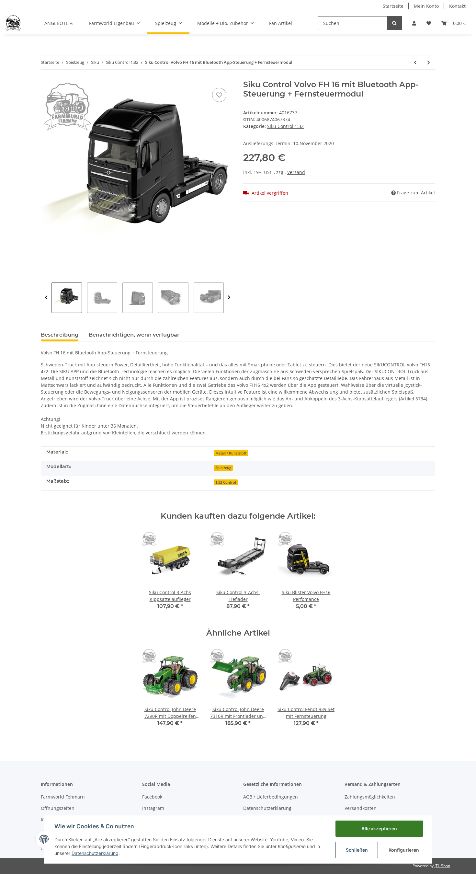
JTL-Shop (442, 865)
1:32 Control (225, 482)
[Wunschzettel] (428, 23)
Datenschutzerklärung (267, 808)
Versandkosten (361, 808)
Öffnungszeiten (57, 808)
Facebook (152, 797)
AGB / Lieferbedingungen (270, 797)
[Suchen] (394, 23)
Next (229, 297)
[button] (414, 23)
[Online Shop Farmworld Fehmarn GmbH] (13, 23)
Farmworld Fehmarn (63, 797)
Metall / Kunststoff (230, 453)
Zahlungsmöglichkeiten (370, 797)
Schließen (357, 850)
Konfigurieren (404, 850)
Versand (296, 172)
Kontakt (457, 6)
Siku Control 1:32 (285, 126)
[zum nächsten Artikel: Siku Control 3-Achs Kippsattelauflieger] (428, 62)
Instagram (153, 808)
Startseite (393, 6)
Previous (46, 297)
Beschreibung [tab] (59, 335)
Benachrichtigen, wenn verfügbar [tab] (134, 335)
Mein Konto (426, 6)
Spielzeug (223, 468)
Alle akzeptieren (379, 828)
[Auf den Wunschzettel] (219, 95)
